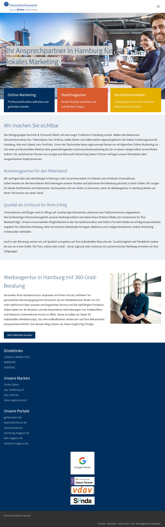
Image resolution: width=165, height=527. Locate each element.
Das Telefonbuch (14, 390)
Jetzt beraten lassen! (19, 335)
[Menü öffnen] (158, 6)
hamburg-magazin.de (16, 433)
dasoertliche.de (13, 428)
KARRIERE (10, 362)
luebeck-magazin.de (16, 443)
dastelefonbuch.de (15, 422)
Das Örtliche (11, 395)
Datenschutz (123, 523)
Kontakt (101, 523)
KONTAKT (9, 367)
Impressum (112, 523)
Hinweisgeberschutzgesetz (148, 523)
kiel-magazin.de (13, 438)
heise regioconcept (15, 400)
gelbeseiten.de (13, 417)
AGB (133, 523)
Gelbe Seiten (11, 384)
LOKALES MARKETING (17, 357)
